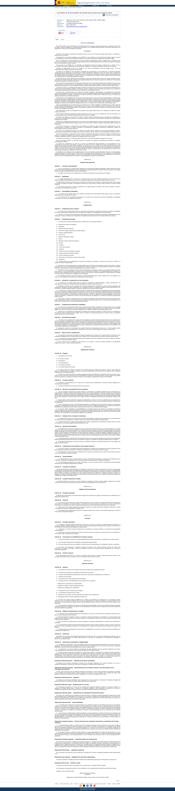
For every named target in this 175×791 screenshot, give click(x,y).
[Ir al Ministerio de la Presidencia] (65, 2)
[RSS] (80, 786)
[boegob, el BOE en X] (84, 786)
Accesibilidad (81, 783)
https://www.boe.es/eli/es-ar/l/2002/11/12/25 (76, 26)
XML (74, 33)
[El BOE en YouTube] (94, 786)
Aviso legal (76, 783)
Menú (108, 5)
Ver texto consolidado (111, 15)
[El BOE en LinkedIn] (91, 786)
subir (118, 780)
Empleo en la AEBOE (116, 783)
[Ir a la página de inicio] (93, 3)
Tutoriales (109, 783)
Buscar (66, 7)
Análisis (62, 39)
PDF (62, 33)
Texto (57, 39)
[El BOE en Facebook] (87, 786)
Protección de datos (89, 783)
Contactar (56, 783)
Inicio (62, 7)
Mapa (72, 783)
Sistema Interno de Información (100, 783)
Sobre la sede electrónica (64, 783)
